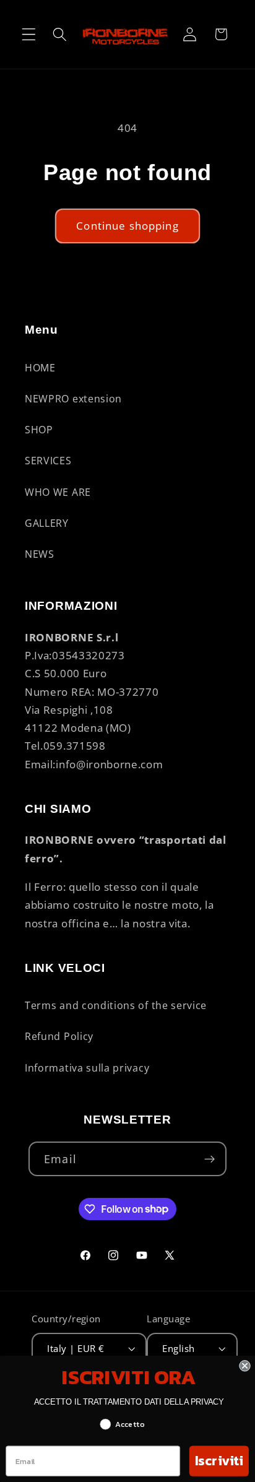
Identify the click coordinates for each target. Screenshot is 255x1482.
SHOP (39, 429)
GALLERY (47, 523)
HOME (40, 368)
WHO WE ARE (58, 492)
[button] (29, 34)
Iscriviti (219, 1461)
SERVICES (48, 460)
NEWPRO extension (73, 398)
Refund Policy (59, 1036)
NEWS (39, 554)
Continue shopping (127, 226)
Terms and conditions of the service (116, 1005)
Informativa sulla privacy (87, 1068)
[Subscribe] (209, 1159)
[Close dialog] (244, 1365)
